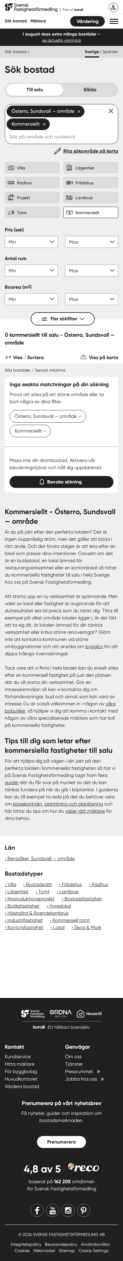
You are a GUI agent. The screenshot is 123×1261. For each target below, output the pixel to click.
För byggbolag (21, 1071)
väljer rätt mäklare (85, 811)
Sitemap (67, 1250)
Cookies (23, 1250)
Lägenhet (17, 891)
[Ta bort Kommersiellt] (44, 432)
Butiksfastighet (23, 906)
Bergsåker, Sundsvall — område (41, 858)
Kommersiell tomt (71, 920)
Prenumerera (61, 1142)
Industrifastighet (25, 920)
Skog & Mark (88, 927)
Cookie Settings (93, 1250)
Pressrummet (79, 1071)
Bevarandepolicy (62, 1244)
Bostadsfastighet (83, 899)
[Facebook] (37, 1210)
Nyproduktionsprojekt (31, 899)
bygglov (94, 646)
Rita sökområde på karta (90, 151)
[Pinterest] (83, 1210)
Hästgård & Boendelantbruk (38, 913)
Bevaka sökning (64, 482)
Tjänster (74, 1064)
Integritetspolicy (26, 1244)
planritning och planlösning (73, 804)
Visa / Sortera (28, 357)
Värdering (88, 21)
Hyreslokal (60, 906)
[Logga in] (113, 7)
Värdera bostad (22, 1086)
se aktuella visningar (61, 40)
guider (12, 782)
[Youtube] (52, 1210)
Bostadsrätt (39, 884)
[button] (114, 21)
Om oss (73, 1056)
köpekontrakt (27, 804)
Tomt (44, 891)
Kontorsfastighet (25, 927)
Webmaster (44, 1250)
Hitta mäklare (19, 1064)
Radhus (100, 884)
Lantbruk (69, 891)
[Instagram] (68, 1210)
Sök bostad (16, 21)
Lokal (58, 927)
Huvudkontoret (21, 1079)
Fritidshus (72, 884)
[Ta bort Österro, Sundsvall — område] (79, 417)
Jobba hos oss (81, 1079)
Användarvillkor (95, 1244)
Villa (11, 884)
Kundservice (18, 1056)
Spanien (110, 52)
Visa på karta (103, 357)
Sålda (90, 89)
